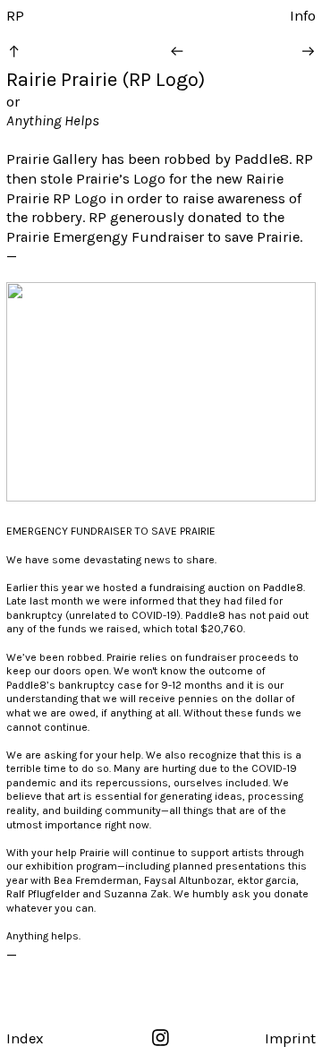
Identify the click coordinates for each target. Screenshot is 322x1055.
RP (15, 15)
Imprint (290, 1038)
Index (24, 1038)
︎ (13, 51)
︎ (308, 51)
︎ (176, 51)
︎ (160, 1038)
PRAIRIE (198, 531)
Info (303, 15)
